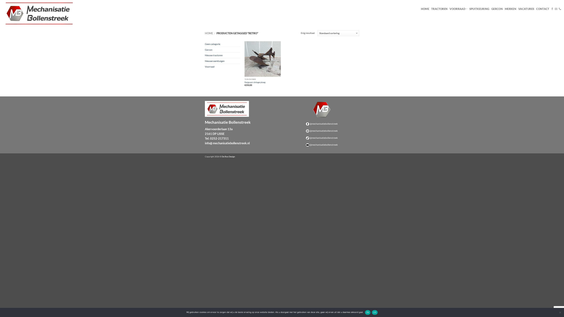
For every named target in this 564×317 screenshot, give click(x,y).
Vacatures (526, 8)
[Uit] (560, 313)
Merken (510, 8)
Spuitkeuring (479, 8)
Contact (542, 8)
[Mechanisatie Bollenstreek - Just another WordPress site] (46, 13)
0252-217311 (219, 138)
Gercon (497, 8)
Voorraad (457, 8)
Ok (367, 312)
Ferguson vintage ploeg (255, 82)
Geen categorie (212, 44)
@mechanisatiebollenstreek (324, 123)
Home (425, 8)
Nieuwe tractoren (214, 55)
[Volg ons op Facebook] (552, 9)
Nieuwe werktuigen (215, 61)
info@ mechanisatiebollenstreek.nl (227, 143)
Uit (374, 312)
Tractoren (439, 8)
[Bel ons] (560, 9)
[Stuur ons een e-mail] (556, 9)
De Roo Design (228, 156)
